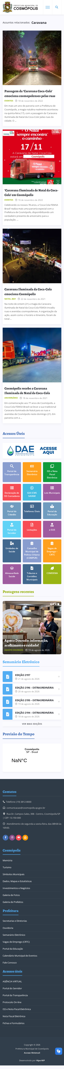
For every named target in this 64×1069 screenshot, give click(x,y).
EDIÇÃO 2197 (22, 675)
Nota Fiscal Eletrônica (14, 1016)
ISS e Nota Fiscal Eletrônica (17, 1009)
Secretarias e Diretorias (15, 920)
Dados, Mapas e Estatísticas (17, 881)
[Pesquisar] (57, 7)
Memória (7, 860)
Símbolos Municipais (13, 874)
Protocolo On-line (12, 1002)
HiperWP (40, 1060)
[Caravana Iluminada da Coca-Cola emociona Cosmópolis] (32, 256)
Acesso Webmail (32, 1052)
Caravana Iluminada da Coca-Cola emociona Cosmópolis (28, 291)
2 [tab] (53, 604)
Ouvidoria (8, 928)
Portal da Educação (13, 948)
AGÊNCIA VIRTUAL (12, 981)
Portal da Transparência (15, 995)
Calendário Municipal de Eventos (20, 955)
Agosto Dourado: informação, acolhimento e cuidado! (26, 643)
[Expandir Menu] (48, 7)
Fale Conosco (10, 962)
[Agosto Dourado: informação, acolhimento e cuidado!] (32, 627)
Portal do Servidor (12, 988)
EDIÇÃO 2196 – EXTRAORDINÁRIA (34, 687)
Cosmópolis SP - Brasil (32, 757)
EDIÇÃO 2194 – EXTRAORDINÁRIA (34, 712)
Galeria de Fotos (11, 895)
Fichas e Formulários (13, 1023)
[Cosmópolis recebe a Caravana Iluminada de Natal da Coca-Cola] (32, 355)
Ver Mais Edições (32, 723)
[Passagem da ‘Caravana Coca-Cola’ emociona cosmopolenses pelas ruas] (32, 58)
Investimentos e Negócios (16, 888)
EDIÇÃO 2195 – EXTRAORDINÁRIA (34, 700)
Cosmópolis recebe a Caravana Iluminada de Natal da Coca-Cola (27, 390)
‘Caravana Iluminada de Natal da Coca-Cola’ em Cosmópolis (31, 192)
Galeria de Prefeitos (13, 902)
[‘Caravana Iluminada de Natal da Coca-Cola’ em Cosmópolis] (32, 157)
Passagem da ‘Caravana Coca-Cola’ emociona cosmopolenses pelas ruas (29, 93)
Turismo (7, 867)
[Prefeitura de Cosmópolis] (20, 7)
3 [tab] (56, 604)
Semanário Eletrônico (14, 934)
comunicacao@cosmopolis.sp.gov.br (26, 807)
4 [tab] (58, 604)
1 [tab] (51, 604)
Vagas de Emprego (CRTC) (16, 941)
